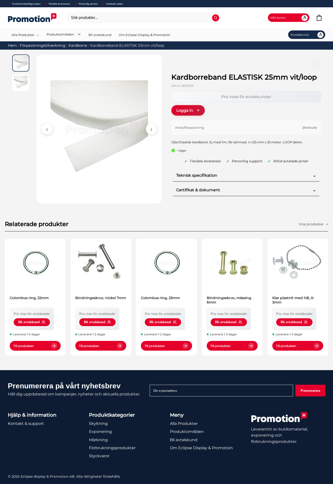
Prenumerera (310, 391)
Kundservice (300, 35)
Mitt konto (278, 17)
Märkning (98, 440)
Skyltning (98, 423)
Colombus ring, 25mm (160, 298)
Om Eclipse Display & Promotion (144, 35)
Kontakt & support (26, 423)
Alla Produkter (22, 35)
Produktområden (60, 34)
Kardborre (78, 45)
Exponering (100, 431)
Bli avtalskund (99, 35)
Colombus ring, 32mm (29, 298)
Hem (12, 45)
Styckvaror (99, 456)
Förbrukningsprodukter (112, 448)
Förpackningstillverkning (42, 45)
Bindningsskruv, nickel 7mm (100, 298)
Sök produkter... (84, 18)
